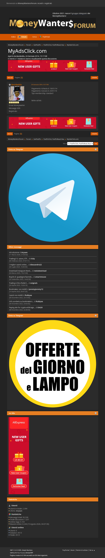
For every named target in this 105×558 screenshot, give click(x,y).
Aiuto (72, 550)
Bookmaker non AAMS (18, 289)
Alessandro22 (36, 265)
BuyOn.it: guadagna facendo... (21, 277)
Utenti (14, 505)
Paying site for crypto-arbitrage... (22, 307)
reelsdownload (40, 271)
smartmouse (40, 277)
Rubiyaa (28, 295)
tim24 (40, 307)
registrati (48, 3)
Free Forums (21, 553)
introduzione (14, 252)
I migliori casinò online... (18, 265)
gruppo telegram (79, 13)
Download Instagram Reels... (20, 271)
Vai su (10, 134)
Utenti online (17, 527)
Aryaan (24, 252)
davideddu (16, 84)
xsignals (33, 283)
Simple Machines (27, 550)
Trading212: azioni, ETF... (18, 258)
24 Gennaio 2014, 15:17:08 (40, 84)
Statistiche (13, 499)
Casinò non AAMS (16, 295)
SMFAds (12, 553)
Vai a (64, 143)
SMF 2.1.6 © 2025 (15, 550)
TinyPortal (65, 550)
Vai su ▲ (92, 550)
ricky (33, 258)
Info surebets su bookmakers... (21, 301)
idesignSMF (29, 553)
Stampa (94, 78)
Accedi (40, 3)
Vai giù (10, 78)
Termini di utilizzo (82, 550)
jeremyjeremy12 (36, 289)
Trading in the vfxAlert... (18, 283)
